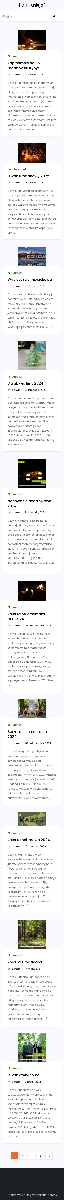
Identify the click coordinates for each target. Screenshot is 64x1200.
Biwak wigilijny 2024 (25, 383)
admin (16, 74)
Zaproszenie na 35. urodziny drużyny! (24, 65)
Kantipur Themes (46, 1195)
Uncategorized (17, 169)
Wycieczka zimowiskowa (30, 279)
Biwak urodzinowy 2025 (28, 175)
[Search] (54, 16)
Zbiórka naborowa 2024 (29, 839)
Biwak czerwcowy (23, 1075)
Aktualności (15, 56)
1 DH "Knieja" (32, 5)
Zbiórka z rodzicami (25, 962)
